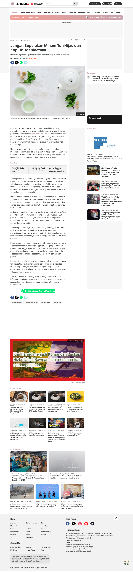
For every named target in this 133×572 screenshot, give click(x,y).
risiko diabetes (37, 134)
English (43, 534)
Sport (42, 529)
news (64, 12)
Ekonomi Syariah (28, 12)
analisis (72, 12)
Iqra (27, 526)
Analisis (28, 529)
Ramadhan (29, 537)
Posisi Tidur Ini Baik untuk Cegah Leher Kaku (18, 169)
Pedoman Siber (46, 547)
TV (112, 12)
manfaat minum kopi (31, 302)
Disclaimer (13, 550)
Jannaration (26, 40)
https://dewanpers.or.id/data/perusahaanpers (27, 561)
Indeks (118, 12)
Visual (28, 534)
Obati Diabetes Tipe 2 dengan (37, 169)
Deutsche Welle (95, 4)
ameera (15, 12)
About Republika (15, 547)
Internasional (14, 532)
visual (105, 12)
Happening (15, 17)
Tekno (36, 17)
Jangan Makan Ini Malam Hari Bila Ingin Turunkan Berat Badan (56, 169)
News (12, 529)
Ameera (18, 40)
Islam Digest (45, 526)
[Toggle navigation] (12, 3)
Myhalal (30, 17)
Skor (42, 523)
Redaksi (28, 547)
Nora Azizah (33, 58)
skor (39, 12)
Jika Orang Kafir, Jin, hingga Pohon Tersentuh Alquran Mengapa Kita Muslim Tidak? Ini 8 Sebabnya (105, 79)
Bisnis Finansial (84, 12)
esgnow (97, 12)
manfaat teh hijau (16, 302)
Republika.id (107, 4)
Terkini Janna (92, 129)
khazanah (48, 12)
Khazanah (13, 526)
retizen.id (118, 4)
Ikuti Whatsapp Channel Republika (40, 291)
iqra (57, 12)
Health (23, 17)
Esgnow (13, 534)
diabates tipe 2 (57, 302)
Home (12, 40)
